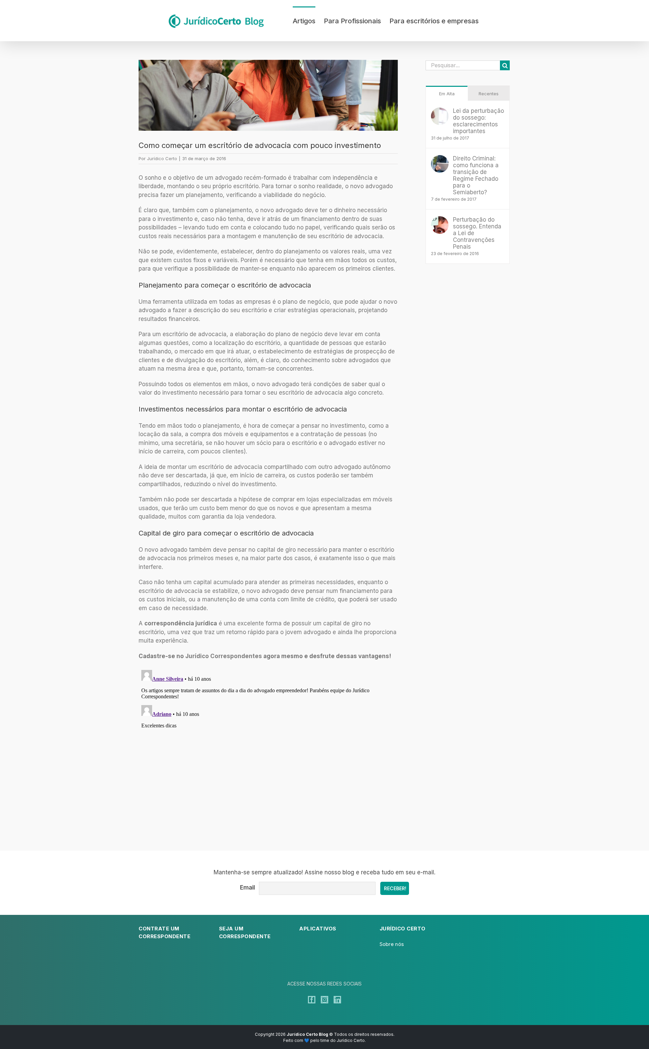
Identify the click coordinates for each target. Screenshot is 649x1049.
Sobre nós (392, 944)
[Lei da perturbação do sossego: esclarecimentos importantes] (440, 111)
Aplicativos (317, 928)
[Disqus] (268, 751)
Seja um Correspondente (245, 932)
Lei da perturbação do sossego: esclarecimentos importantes (478, 120)
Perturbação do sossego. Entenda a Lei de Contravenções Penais (477, 233)
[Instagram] (324, 999)
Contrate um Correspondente (164, 932)
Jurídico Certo (162, 158)
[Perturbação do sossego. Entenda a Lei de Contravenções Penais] (440, 220)
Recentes (489, 93)
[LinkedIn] (337, 999)
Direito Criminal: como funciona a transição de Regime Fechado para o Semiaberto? (476, 175)
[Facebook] (311, 999)
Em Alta (447, 93)
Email (247, 887)
